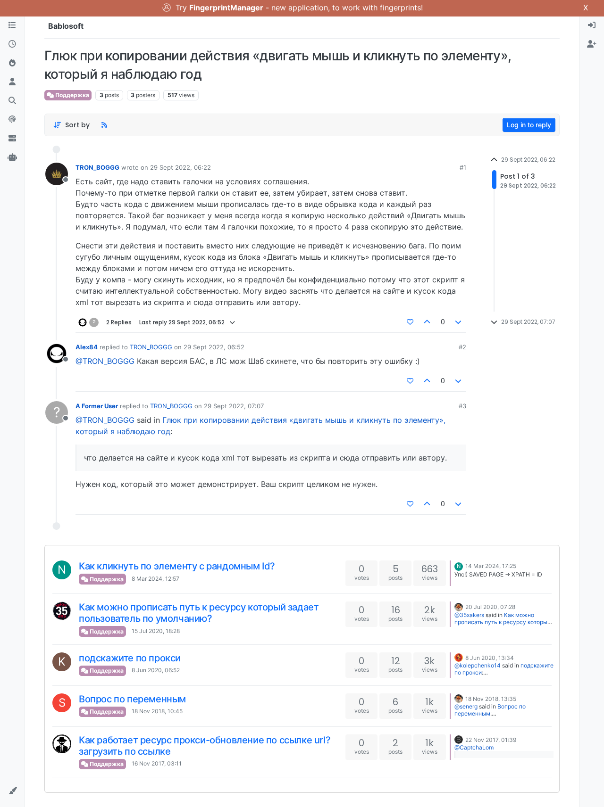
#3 (462, 406)
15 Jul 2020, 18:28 (156, 630)
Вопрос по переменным (132, 699)
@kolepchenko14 (477, 665)
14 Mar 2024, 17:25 (490, 565)
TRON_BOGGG (97, 167)
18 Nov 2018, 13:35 (490, 698)
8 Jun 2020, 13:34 (489, 657)
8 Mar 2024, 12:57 (155, 578)
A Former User (97, 406)
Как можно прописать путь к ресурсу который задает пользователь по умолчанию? (199, 612)
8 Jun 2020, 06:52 (156, 670)
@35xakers (469, 614)
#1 (463, 167)
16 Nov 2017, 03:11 (157, 763)
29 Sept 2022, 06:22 (180, 167)
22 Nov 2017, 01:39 (490, 739)
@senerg (466, 706)
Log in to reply (529, 125)
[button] (12, 791)
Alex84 (87, 347)
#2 (462, 347)
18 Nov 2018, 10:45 (157, 711)
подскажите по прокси (130, 658)
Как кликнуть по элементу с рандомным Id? (177, 566)
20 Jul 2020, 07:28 (490, 606)
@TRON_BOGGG (105, 361)
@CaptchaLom (474, 747)
